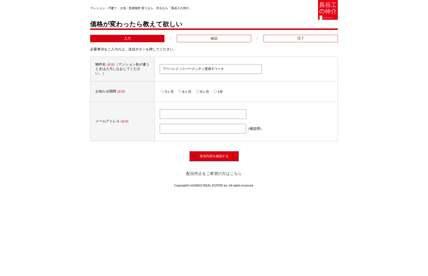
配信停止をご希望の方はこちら (214, 173)
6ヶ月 (187, 92)
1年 (220, 92)
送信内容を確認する (214, 156)
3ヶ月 (169, 92)
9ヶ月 (204, 92)
